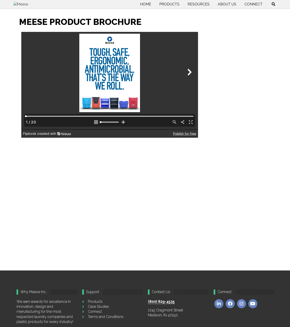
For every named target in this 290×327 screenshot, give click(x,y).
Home (145, 4)
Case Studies (98, 306)
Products (169, 4)
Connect (253, 4)
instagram (241, 303)
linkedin (218, 303)
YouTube (252, 303)
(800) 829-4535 (161, 301)
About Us (227, 4)
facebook (230, 303)
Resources (199, 4)
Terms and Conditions (105, 317)
